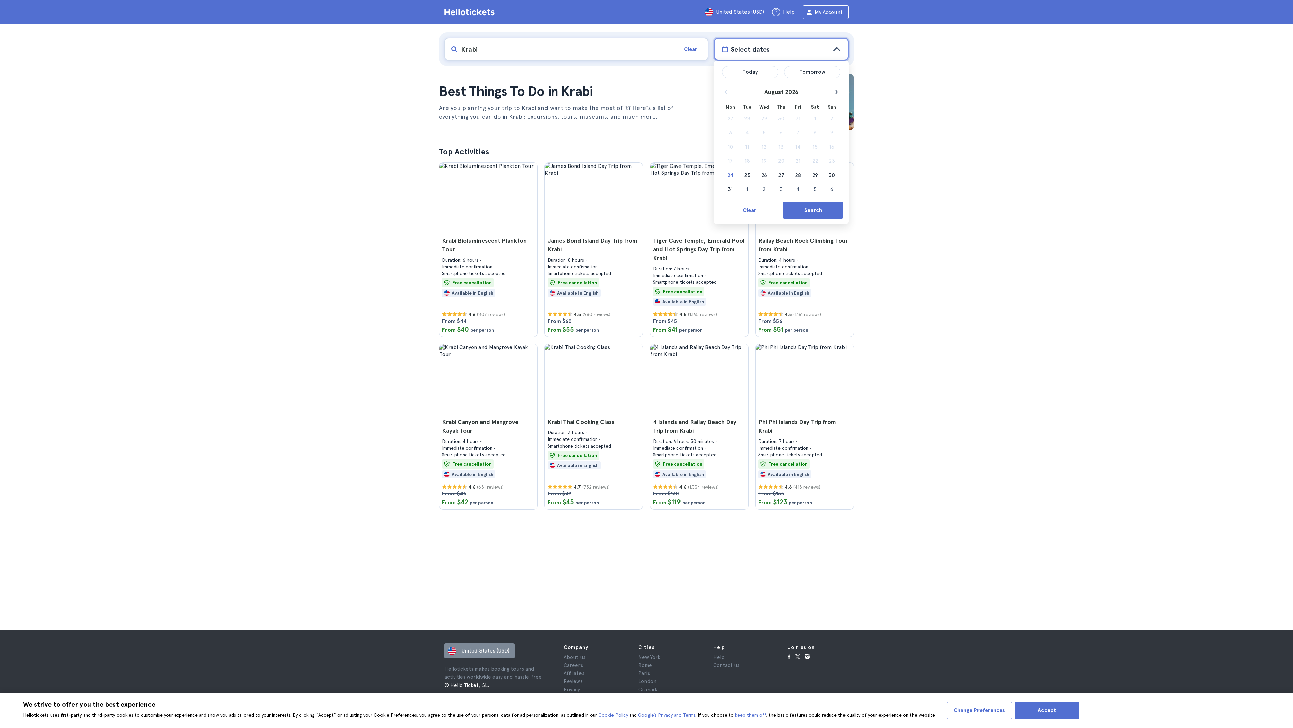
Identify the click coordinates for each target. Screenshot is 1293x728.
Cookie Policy (613, 715)
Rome (645, 665)
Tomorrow (812, 72)
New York (649, 657)
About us (574, 657)
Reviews (573, 681)
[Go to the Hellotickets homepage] (470, 12)
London (647, 681)
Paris (644, 673)
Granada (648, 690)
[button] (488, 250)
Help (719, 657)
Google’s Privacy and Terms (666, 715)
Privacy (572, 690)
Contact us (726, 665)
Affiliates (574, 673)
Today (750, 72)
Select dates (750, 49)
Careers (573, 665)
